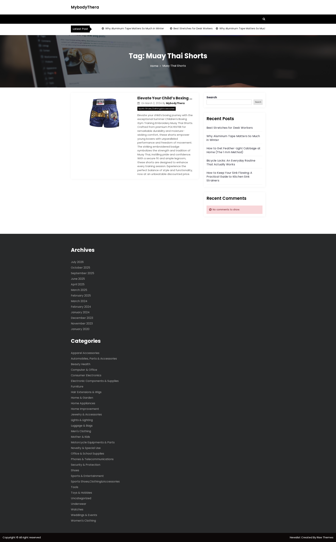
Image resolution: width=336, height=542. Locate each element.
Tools (74, 487)
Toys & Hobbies (81, 493)
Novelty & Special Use (86, 448)
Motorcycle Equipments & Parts (93, 442)
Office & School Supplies (87, 454)
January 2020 (80, 329)
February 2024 (81, 307)
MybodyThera (85, 7)
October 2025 (80, 268)
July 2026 (77, 262)
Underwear (78, 504)
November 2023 (82, 323)
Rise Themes (325, 537)
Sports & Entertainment (87, 476)
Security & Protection (85, 465)
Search (211, 97)
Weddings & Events (84, 515)
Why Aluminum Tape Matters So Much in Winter (128, 28)
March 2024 (79, 301)
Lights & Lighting (82, 420)
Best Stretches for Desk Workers (187, 28)
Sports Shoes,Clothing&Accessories (156, 108)
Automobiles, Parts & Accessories (94, 359)
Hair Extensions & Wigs (86, 392)
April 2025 (78, 284)
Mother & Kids (80, 437)
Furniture (77, 386)
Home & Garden (82, 398)
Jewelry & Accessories (86, 414)
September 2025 (82, 273)
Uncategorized (81, 498)
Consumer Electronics (86, 375)
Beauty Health (80, 364)
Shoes (75, 470)
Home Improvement (85, 409)
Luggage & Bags (82, 426)
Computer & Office (84, 370)
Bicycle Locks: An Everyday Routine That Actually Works (230, 162)
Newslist (295, 537)
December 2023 (82, 318)
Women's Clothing (83, 521)
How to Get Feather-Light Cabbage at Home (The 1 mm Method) (233, 150)
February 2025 (81, 296)
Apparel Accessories (85, 353)
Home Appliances (83, 403)
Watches (77, 509)
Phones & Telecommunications (92, 459)
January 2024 (80, 312)
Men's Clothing (81, 431)
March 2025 (79, 290)
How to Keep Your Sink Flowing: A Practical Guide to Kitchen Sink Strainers (229, 176)
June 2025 (78, 279)
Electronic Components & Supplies (95, 381)
